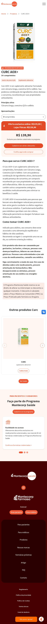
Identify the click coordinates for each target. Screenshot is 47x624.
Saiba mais (23, 371)
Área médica (31, 512)
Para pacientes (23, 524)
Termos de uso (23, 606)
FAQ (23, 570)
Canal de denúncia (23, 612)
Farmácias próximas (23, 555)
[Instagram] (23, 488)
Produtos (13, 14)
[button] (42, 345)
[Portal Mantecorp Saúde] (23, 476)
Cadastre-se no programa (23, 412)
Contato (23, 577)
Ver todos (23, 381)
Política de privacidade (23, 595)
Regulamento (23, 589)
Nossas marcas (23, 547)
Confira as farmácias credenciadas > (18, 445)
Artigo (23, 562)
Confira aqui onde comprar (23, 152)
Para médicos (23, 532)
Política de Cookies (23, 601)
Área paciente (16, 512)
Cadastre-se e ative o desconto (23, 146)
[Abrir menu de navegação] (44, 4)
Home (3, 14)
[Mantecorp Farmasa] (23, 497)
